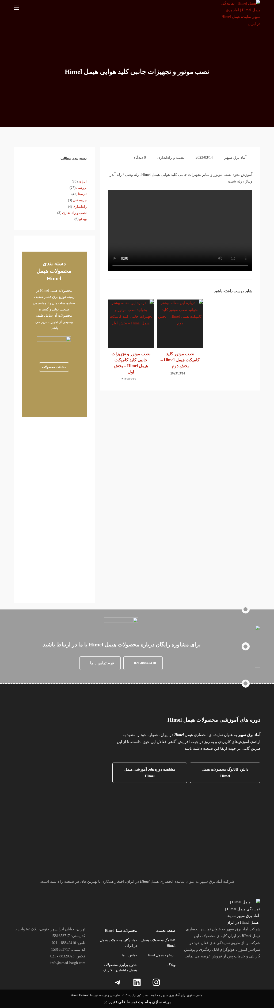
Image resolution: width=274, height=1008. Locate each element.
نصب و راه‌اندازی (170, 158)
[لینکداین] (137, 982)
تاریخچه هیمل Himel (161, 955)
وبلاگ (172, 965)
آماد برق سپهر (235, 158)
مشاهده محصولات (54, 367)
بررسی (81, 187)
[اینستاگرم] (156, 982)
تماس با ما (129, 955)
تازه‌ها (82, 194)
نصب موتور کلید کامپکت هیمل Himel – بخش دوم (180, 359)
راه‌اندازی (80, 206)
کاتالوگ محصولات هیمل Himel (158, 943)
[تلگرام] (118, 982)
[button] (143, 663)
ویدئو (83, 219)
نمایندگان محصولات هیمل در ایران (118, 943)
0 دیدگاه (140, 158)
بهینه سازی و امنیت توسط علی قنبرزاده (137, 1002)
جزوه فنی (80, 200)
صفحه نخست (166, 931)
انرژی (82, 181)
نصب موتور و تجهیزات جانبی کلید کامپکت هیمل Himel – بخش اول (131, 362)
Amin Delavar (80, 995)
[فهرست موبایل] (16, 8)
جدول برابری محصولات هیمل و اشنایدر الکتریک (120, 967)
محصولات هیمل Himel (121, 931)
